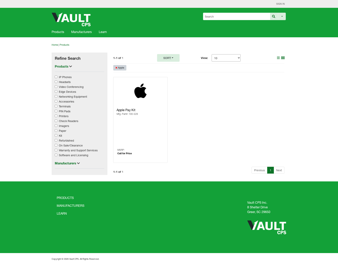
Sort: (167, 58)
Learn (103, 32)
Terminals (65, 106)
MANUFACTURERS (70, 205)
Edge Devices (67, 91)
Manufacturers (81, 32)
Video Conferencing (71, 86)
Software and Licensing (73, 155)
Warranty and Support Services (78, 150)
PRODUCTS (65, 198)
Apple (121, 67)
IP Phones (65, 77)
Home (55, 44)
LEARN (62, 213)
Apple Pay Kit (126, 110)
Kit (60, 135)
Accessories (66, 101)
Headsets (65, 82)
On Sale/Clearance (71, 145)
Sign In (280, 3)
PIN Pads (64, 111)
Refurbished (66, 140)
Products (58, 32)
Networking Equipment (73, 96)
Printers (63, 116)
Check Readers (68, 121)
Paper (62, 130)
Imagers (64, 126)
